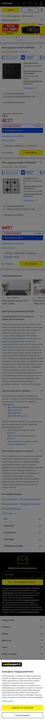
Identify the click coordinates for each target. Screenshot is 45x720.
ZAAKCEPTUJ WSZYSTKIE (22, 707)
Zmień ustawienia (22, 715)
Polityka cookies (7, 701)
